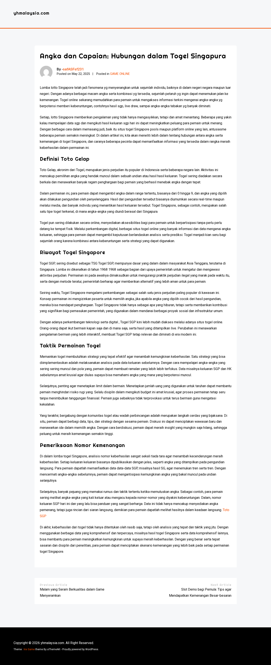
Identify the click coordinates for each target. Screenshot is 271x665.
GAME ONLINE (120, 74)
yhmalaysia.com (31, 13)
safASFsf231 (73, 69)
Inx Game (29, 649)
